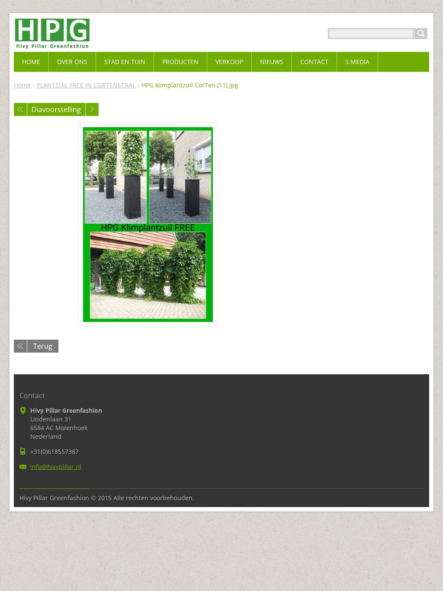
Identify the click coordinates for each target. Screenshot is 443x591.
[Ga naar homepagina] (52, 44)
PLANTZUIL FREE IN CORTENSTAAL (86, 85)
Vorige (20, 109)
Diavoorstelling (56, 109)
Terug (42, 346)
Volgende (92, 109)
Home (22, 85)
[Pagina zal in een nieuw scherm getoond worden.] (148, 224)
